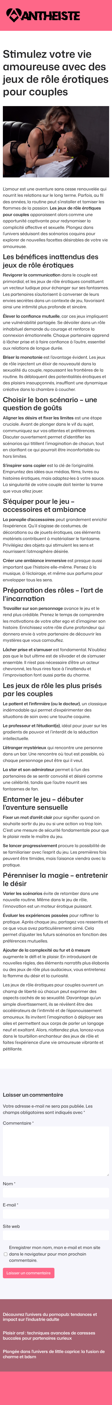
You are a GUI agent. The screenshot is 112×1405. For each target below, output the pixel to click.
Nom (9, 1184)
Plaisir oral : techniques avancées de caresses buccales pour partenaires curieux (49, 1335)
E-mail (10, 1205)
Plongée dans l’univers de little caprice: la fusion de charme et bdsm (54, 1354)
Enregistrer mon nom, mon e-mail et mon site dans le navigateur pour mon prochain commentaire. (54, 1253)
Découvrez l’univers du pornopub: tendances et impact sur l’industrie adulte (50, 1317)
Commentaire (18, 1123)
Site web (11, 1226)
